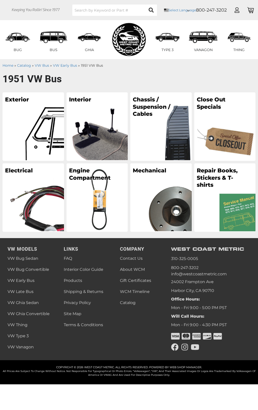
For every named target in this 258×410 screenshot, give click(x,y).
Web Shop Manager (185, 367)
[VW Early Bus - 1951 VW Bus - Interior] (97, 126)
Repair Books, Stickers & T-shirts (217, 177)
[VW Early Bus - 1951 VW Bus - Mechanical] (161, 197)
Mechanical (149, 170)
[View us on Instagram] (184, 347)
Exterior (17, 99)
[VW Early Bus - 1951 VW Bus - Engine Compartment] (97, 197)
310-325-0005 (184, 258)
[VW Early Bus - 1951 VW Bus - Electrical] (33, 197)
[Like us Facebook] (175, 347)
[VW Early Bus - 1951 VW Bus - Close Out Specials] (225, 126)
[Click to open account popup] (237, 10)
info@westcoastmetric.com (199, 274)
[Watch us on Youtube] (195, 347)
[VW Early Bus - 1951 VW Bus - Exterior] (33, 126)
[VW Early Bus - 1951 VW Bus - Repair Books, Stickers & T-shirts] (225, 197)
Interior (80, 99)
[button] (114, 10)
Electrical (19, 170)
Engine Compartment (90, 174)
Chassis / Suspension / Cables (151, 106)
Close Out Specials (211, 103)
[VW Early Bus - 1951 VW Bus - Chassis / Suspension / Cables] (161, 126)
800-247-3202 (185, 267)
